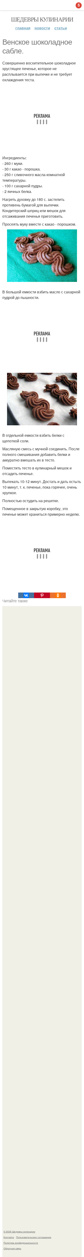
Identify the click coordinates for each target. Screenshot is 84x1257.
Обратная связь (12, 1248)
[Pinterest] (42, 595)
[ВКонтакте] (26, 595)
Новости (42, 28)
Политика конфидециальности (21, 1242)
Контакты (9, 1237)
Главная (22, 28)
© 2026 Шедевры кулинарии (19, 1231)
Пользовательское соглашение (33, 1237)
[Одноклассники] (58, 595)
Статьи (60, 28)
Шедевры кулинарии (42, 19)
